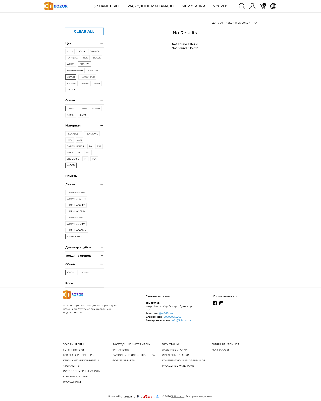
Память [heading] (71, 176)
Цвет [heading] (69, 43)
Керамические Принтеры (81, 360)
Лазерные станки (174, 349)
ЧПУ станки (193, 6)
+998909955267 (172, 316)
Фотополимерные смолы (81, 371)
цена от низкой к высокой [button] (231, 22)
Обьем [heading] (70, 264)
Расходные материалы (150, 6)
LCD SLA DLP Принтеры (78, 355)
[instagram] (221, 304)
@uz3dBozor (166, 313)
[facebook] (215, 304)
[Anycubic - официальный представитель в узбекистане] (138, 396)
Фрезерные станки (175, 355)
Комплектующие (75, 376)
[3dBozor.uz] (56, 6)
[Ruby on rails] (148, 396)
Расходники (72, 381)
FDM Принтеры (73, 349)
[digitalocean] (157, 396)
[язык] (273, 6)
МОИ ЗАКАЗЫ (220, 349)
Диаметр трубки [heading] (78, 247)
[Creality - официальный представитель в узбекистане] (128, 396)
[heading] (84, 283)
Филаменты (71, 365)
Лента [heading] (70, 184)
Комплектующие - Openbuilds (183, 360)
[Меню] (252, 6)
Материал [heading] (73, 125)
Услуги (220, 6)
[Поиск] (242, 6)
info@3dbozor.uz (181, 320)
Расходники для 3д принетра (134, 355)
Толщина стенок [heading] (78, 255)
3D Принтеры (106, 6)
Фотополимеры (124, 360)
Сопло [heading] (70, 100)
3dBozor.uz (177, 396)
